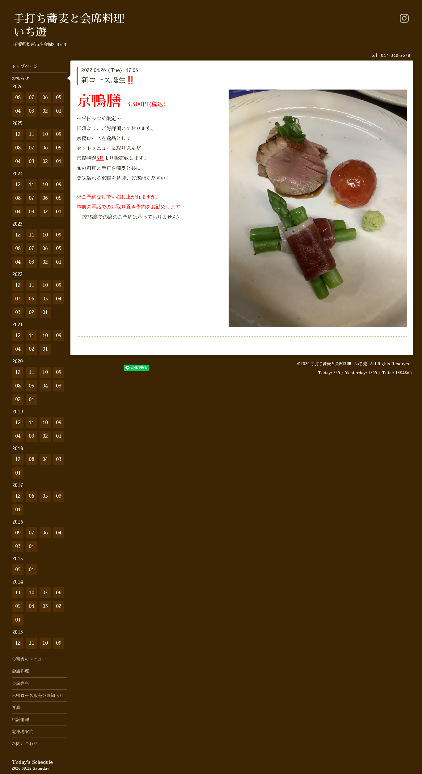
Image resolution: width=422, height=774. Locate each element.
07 (31, 97)
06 (45, 97)
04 (18, 111)
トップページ (25, 66)
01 (58, 111)
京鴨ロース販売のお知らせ (38, 695)
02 (45, 111)
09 (58, 134)
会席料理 (20, 671)
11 (31, 134)
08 (18, 97)
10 (45, 134)
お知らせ (20, 78)
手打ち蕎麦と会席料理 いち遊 (339, 364)
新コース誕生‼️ (108, 80)
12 (18, 134)
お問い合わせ (25, 744)
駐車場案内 (22, 732)
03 (31, 111)
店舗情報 (20, 720)
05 (58, 97)
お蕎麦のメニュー (29, 659)
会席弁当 (20, 683)
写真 (16, 707)
